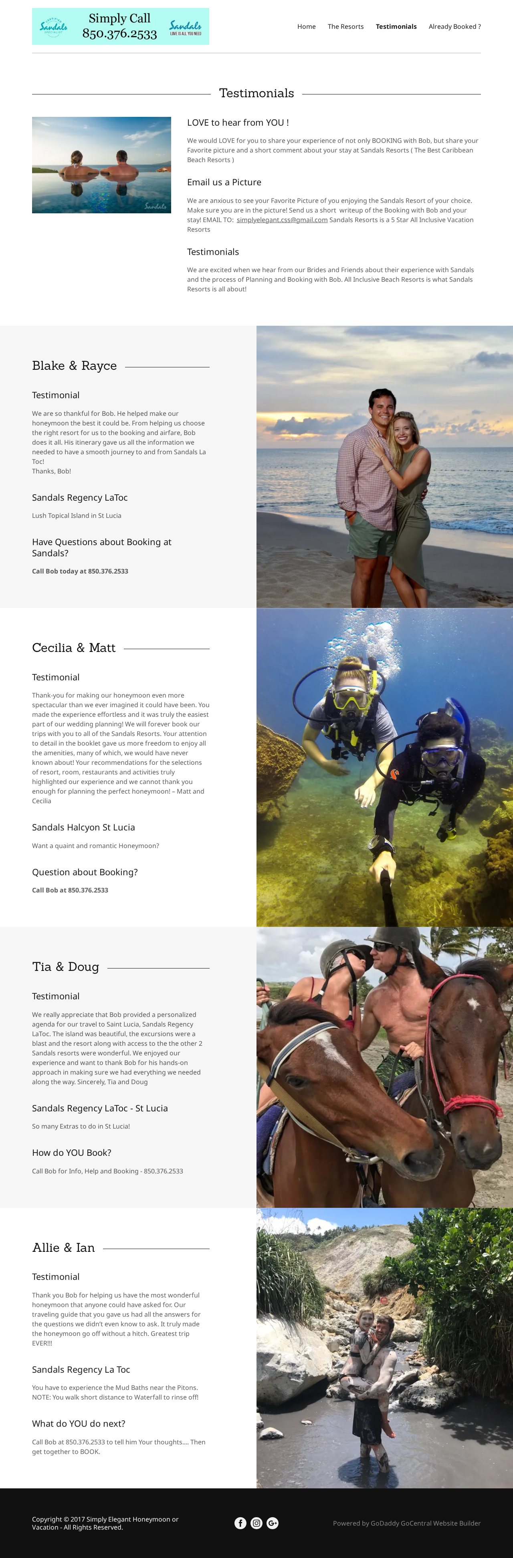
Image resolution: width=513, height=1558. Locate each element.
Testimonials (396, 26)
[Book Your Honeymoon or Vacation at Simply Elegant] (120, 25)
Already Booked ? (455, 26)
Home (306, 26)
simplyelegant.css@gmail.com (282, 219)
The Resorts (346, 26)
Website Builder (457, 1523)
